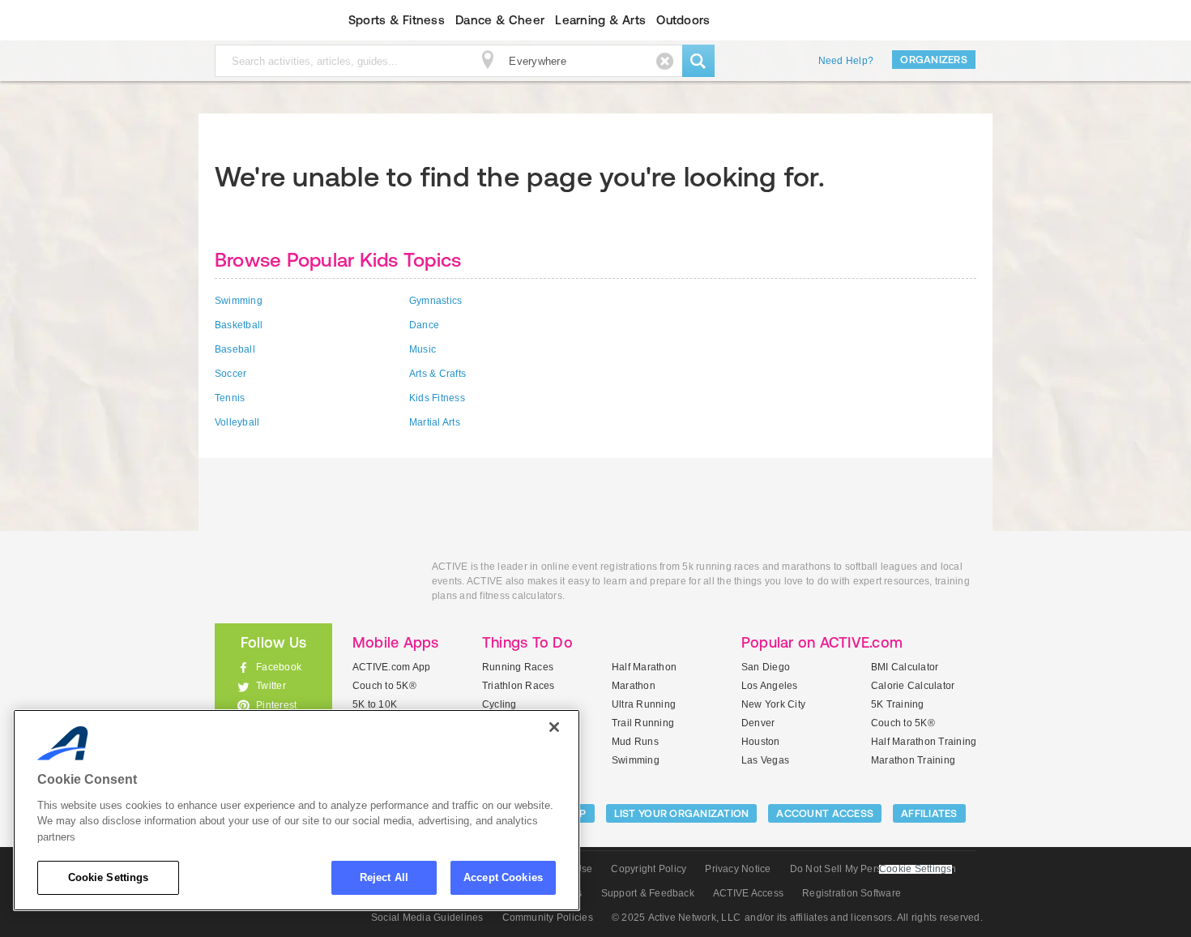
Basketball (239, 325)
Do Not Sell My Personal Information (873, 869)
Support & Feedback (647, 893)
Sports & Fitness (396, 20)
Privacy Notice (738, 869)
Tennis (230, 398)
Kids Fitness (437, 398)
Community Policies (547, 917)
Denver (758, 723)
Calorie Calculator (912, 685)
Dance (424, 325)
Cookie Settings (108, 877)
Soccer (230, 373)
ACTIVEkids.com (260, 20)
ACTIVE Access (748, 893)
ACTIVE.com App (391, 667)
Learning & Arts (600, 20)
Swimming (239, 300)
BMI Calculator (904, 667)
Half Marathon (644, 667)
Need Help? (845, 60)
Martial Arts (434, 422)
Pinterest (276, 705)
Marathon (633, 685)
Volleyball (237, 422)
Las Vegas (765, 760)
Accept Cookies (503, 877)
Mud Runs (635, 741)
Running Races (517, 667)
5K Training (897, 704)
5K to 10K (374, 704)
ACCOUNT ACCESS (824, 813)
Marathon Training (913, 760)
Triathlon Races (518, 685)
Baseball (235, 349)
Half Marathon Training (923, 741)
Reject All (384, 877)
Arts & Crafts (437, 373)
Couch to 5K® (384, 685)
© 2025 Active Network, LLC (676, 917)
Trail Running (643, 723)
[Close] (554, 727)
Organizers (933, 59)
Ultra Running (644, 704)
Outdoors (683, 20)
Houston (760, 741)
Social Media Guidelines (427, 917)
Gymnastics (435, 300)
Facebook (278, 667)
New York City (773, 704)
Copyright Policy (648, 869)
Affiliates (929, 813)
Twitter (271, 685)
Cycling (499, 704)
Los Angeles (769, 685)
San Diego (765, 667)
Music (422, 349)
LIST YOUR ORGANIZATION (681, 813)
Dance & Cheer (499, 20)
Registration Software (851, 893)
